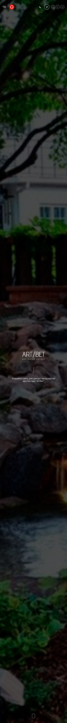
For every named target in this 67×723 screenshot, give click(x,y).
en (62, 7)
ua (53, 7)
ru (57, 7)
